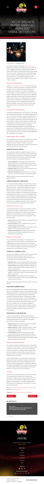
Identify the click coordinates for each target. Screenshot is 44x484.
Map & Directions (22, 444)
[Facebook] (24, 468)
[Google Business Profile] (19, 468)
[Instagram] (22, 468)
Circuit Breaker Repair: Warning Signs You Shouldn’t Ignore (23, 387)
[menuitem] (8, 481)
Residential (22, 455)
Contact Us (22, 460)
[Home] (21, 7)
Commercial (22, 458)
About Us (22, 453)
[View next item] (11, 416)
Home (22, 450)
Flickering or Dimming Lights (26, 392)
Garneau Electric (17, 389)
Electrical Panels (15, 392)
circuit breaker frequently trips (18, 86)
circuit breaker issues (30, 66)
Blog (22, 462)
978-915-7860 (22, 439)
